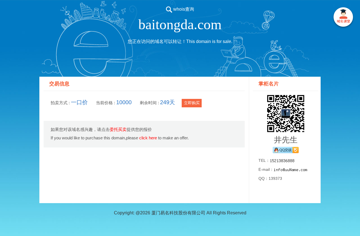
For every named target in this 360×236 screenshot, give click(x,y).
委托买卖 (118, 129)
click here (148, 137)
